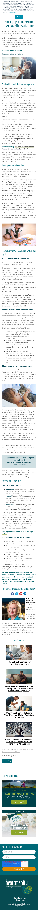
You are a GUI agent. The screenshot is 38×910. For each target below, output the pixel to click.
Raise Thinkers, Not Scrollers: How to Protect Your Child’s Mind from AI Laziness (19, 741)
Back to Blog (7, 761)
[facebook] (12, 593)
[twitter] (16, 593)
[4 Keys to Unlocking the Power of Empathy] (19, 823)
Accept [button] (19, 17)
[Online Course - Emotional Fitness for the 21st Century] (19, 793)
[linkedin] (24, 593)
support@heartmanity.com (12, 579)
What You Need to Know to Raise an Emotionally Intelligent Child (18, 148)
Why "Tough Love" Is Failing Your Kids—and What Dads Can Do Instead (19, 715)
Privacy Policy (12, 12)
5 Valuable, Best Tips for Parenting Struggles (19, 663)
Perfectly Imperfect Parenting (17, 750)
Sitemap (16, 905)
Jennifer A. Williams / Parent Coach (31, 600)
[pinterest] (20, 593)
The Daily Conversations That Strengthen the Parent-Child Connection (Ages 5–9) (19, 688)
